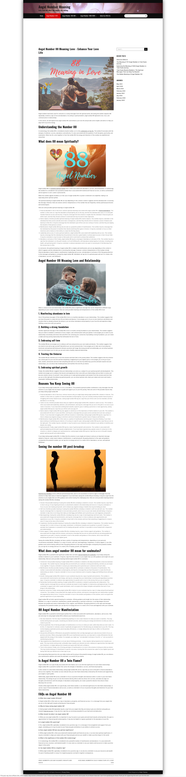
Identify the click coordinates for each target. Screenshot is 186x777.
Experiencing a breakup (45, 493)
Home (41, 16)
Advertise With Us (105, 16)
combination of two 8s (87, 131)
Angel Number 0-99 (52, 16)
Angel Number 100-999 (69, 16)
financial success (48, 711)
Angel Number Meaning (54, 6)
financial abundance (104, 210)
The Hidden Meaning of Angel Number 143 (129, 74)
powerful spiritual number (58, 188)
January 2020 (121, 100)
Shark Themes (143, 772)
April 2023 (120, 86)
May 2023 (119, 84)
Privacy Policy (66, 772)
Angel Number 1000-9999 (88, 16)
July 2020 (119, 95)
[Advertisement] (93, 31)
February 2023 (121, 91)
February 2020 (121, 98)
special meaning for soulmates (87, 554)
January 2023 (120, 93)
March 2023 (120, 88)
